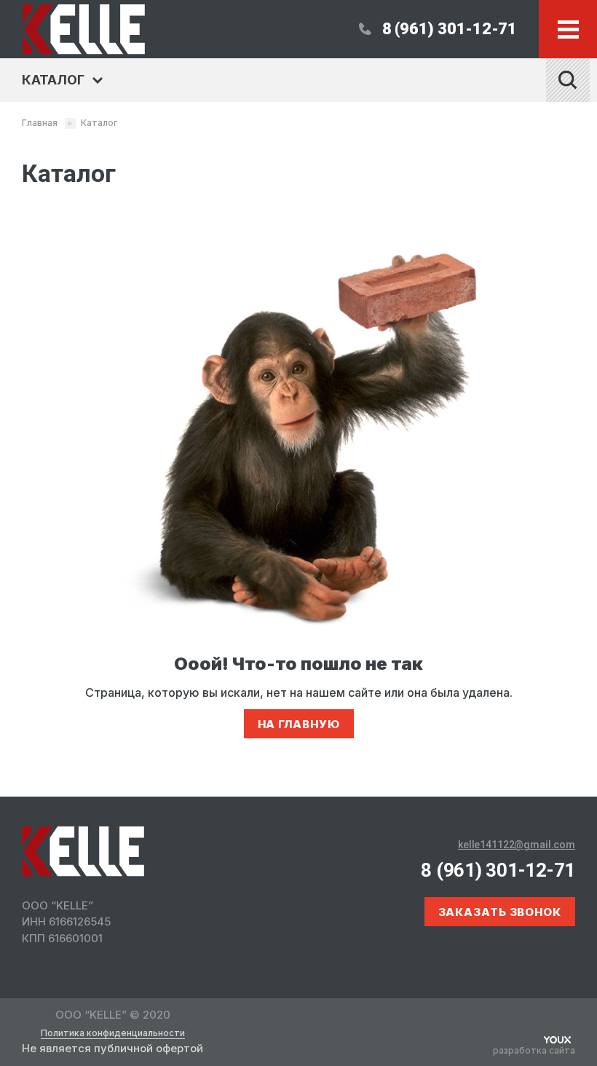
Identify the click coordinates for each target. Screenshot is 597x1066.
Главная (40, 122)
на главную (299, 724)
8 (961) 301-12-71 (449, 29)
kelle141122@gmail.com (516, 844)
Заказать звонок (500, 912)
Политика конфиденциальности (113, 1033)
